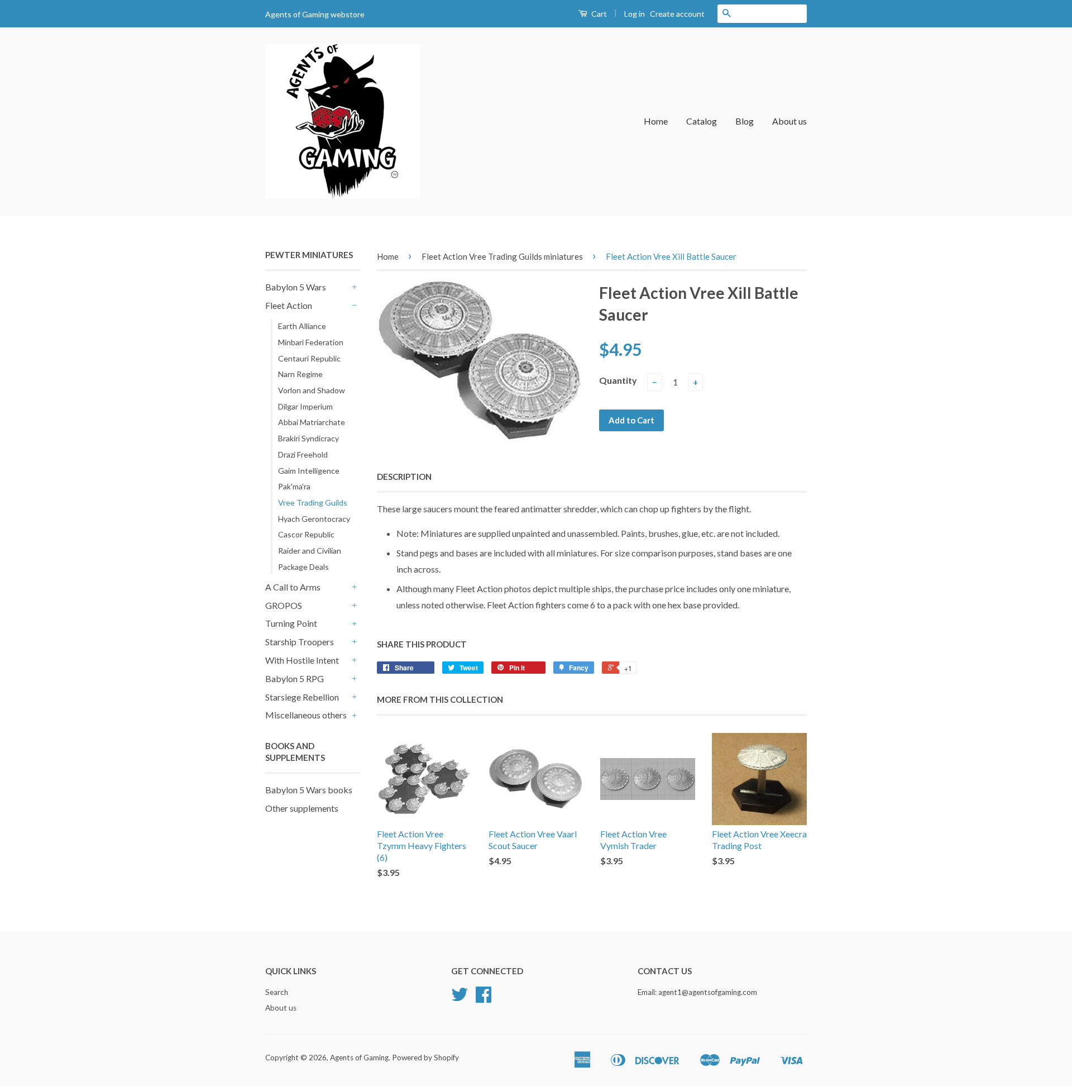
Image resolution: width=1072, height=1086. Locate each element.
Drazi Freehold (303, 454)
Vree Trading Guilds (312, 502)
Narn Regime (300, 374)
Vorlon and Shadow (311, 390)
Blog (744, 121)
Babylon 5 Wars (295, 287)
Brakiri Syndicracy (308, 438)
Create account (677, 13)
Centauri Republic (309, 358)
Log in (634, 13)
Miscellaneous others (306, 714)
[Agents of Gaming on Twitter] (459, 998)
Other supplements (301, 808)
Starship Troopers (299, 641)
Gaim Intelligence (308, 470)
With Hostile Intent (302, 660)
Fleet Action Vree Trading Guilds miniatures (502, 256)
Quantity (618, 380)
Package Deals (303, 566)
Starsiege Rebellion (302, 697)
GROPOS (283, 605)
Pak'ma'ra (294, 486)
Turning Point (291, 623)
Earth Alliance (302, 326)
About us (789, 121)
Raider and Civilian (309, 550)
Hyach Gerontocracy (314, 518)
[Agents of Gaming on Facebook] (483, 998)
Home (656, 121)
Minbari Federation (310, 342)
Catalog (701, 121)
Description (404, 476)
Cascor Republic (306, 534)
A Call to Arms (292, 587)
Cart (598, 13)
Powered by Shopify (425, 1057)
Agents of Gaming (359, 1057)
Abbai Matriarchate (311, 422)
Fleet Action (288, 305)
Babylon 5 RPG (294, 678)
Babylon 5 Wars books (308, 789)
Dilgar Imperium (305, 406)
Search (276, 992)
